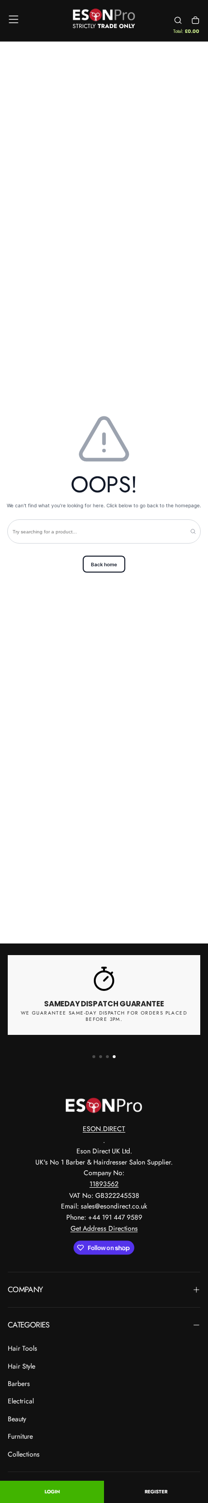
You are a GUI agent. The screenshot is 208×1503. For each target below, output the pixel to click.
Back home (104, 564)
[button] (13, 19)
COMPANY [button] (25, 1289)
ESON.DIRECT (104, 1129)
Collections (24, 1454)
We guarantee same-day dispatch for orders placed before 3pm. (104, 1016)
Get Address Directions (104, 1228)
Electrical (21, 1401)
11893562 (104, 1184)
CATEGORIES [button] (29, 1324)
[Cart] (195, 21)
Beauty (17, 1419)
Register (156, 1491)
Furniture (20, 1436)
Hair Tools (22, 1348)
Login (52, 1491)
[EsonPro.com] (104, 1105)
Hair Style (21, 1366)
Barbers (19, 1383)
